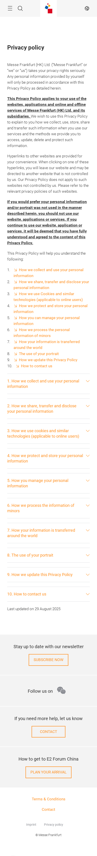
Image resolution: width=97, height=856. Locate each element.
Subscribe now (48, 660)
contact (48, 732)
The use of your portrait (39, 354)
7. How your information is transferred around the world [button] (41, 533)
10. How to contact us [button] (26, 594)
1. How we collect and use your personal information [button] (43, 384)
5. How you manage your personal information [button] (37, 483)
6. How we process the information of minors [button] (40, 508)
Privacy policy (53, 824)
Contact (48, 809)
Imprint (31, 824)
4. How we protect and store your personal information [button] (45, 458)
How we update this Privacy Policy (48, 360)
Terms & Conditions (48, 799)
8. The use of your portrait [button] (30, 555)
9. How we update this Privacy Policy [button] (40, 574)
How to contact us (36, 366)
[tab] (48, 384)
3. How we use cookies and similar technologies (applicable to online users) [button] (43, 433)
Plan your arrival (48, 772)
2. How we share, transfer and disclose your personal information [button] (41, 408)
